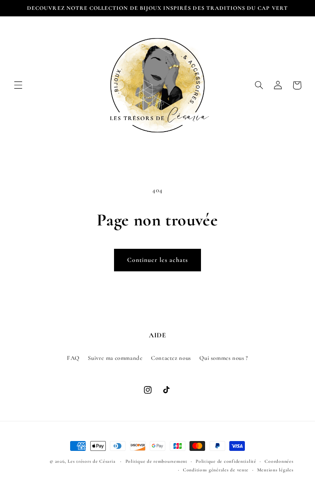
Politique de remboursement (156, 461)
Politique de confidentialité (226, 461)
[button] (18, 85)
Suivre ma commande (115, 358)
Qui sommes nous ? (223, 358)
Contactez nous (171, 358)
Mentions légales (275, 470)
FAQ (73, 358)
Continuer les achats (157, 260)
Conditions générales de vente (216, 470)
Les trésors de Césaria (91, 461)
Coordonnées (279, 461)
